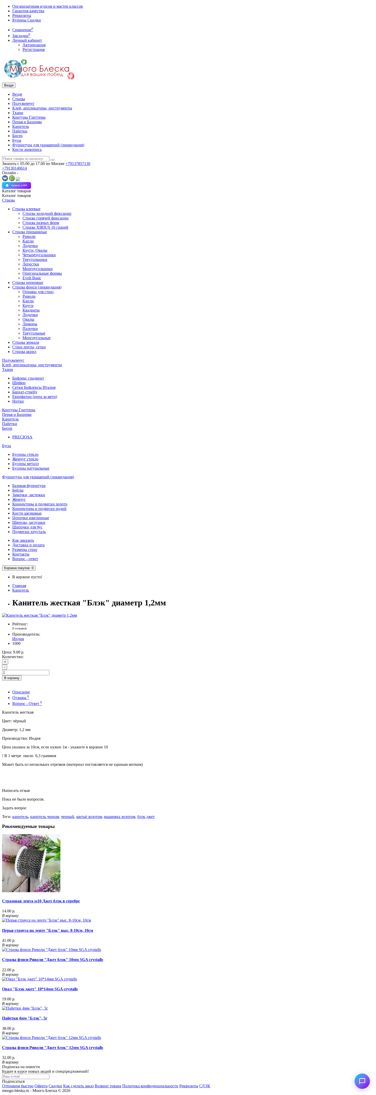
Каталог (16, 195)
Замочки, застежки (28, 495)
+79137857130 (77, 163)
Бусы (16, 140)
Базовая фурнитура (29, 485)
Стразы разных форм (41, 222)
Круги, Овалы (35, 250)
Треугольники (35, 259)
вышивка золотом (119, 816)
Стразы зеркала (25, 342)
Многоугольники (38, 269)
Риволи (29, 236)
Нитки (18, 401)
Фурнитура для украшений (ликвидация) (48, 145)
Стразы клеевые (26, 209)
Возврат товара (108, 1086)
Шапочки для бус (27, 527)
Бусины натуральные (30, 468)
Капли (28, 241)
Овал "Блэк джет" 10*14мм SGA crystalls (40, 989)
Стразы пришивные (29, 232)
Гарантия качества (28, 11)
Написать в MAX (19, 185)
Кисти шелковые (27, 513)
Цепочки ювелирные (30, 518)
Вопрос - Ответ (27, 703)
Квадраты (31, 310)
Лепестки (31, 264)
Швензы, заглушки (28, 522)
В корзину (11, 678)
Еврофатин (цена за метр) (34, 396)
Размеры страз (24, 549)
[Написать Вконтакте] (5, 180)
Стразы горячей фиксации (46, 218)
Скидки (55, 1086)
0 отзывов (19, 628)
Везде (17, 94)
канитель (20, 816)
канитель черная (44, 816)
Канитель (20, 126)
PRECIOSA (22, 437)
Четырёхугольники (39, 255)
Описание (21, 692)
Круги (28, 305)
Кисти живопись (27, 149)
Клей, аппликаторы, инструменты (42, 108)
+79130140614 (14, 168)
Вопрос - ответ (25, 559)
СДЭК (204, 1086)
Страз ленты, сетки (29, 347)
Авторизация (34, 45)
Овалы (28, 319)
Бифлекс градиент (28, 378)
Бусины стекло (25, 454)
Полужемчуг (23, 103)
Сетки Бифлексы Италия (34, 387)
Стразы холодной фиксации (47, 213)
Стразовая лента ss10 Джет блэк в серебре (41, 901)
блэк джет (146, 816)
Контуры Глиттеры (29, 117)
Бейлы (18, 490)
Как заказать (23, 540)
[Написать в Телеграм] (18, 180)
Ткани (17, 112)
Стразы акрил (24, 351)
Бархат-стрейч (24, 392)
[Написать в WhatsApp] (12, 180)
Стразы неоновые (27, 282)
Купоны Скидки (26, 20)
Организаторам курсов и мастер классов (47, 6)
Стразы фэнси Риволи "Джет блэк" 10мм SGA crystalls (52, 959)
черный (67, 816)
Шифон (19, 383)
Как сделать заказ (78, 1086)
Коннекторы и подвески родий (39, 508)
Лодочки (30, 246)
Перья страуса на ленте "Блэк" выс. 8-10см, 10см (47, 930)
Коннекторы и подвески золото (39, 504)
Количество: (13, 657)
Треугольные (34, 333)
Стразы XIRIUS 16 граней (45, 227)
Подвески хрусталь (29, 531)
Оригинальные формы (42, 273)
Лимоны (30, 324)
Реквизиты (21, 15)
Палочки (30, 328)
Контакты (20, 554)
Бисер (17, 136)
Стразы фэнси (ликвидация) (36, 287)
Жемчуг (19, 499)
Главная (19, 585)
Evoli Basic (32, 278)
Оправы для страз (38, 292)
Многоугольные (37, 338)
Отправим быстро (18, 1086)
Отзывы (20, 697)
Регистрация (34, 49)
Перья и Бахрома (27, 122)
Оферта (41, 1086)
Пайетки (19, 131)
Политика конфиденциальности (150, 1086)
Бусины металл (25, 463)
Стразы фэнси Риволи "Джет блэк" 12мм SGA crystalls (52, 1047)
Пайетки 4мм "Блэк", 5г (24, 1018)
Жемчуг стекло (25, 459)
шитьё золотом (89, 816)
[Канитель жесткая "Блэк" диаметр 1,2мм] (39, 615)
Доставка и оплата (28, 545)
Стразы (18, 99)
